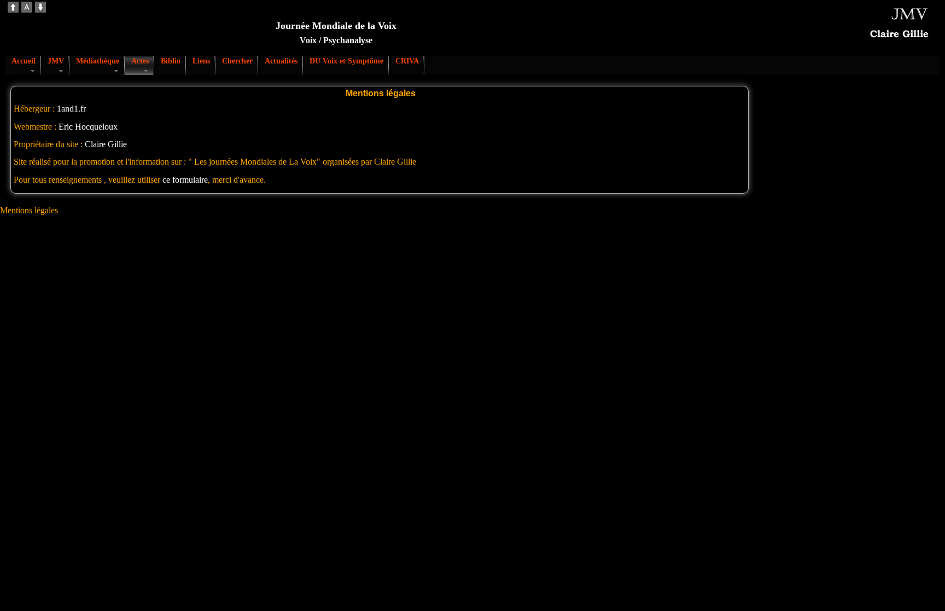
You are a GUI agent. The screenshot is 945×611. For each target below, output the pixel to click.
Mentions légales (29, 210)
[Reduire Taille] (40, 9)
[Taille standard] (26, 9)
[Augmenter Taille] (13, 9)
